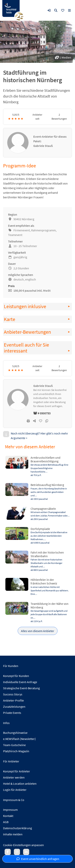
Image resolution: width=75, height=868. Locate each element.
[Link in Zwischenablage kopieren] (46, 421)
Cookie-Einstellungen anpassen (23, 845)
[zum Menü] (69, 10)
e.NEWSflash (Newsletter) (19, 739)
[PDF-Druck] (28, 421)
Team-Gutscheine (14, 745)
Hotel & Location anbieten (20, 783)
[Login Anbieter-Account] (48, 10)
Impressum (10, 810)
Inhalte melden (12, 834)
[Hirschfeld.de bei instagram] (17, 852)
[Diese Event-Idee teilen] (34, 421)
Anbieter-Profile (13, 700)
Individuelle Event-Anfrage (20, 682)
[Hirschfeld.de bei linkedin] (26, 852)
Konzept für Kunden (16, 676)
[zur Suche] (55, 10)
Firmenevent (21, 230)
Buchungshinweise (15, 733)
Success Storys (12, 694)
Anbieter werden (14, 777)
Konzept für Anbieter (16, 771)
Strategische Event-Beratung (21, 688)
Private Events (12, 713)
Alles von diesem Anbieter (37, 631)
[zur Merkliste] (62, 10)
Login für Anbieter (15, 790)
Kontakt (8, 816)
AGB (5, 822)
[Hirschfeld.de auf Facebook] (8, 852)
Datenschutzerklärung (17, 828)
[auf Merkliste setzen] (40, 421)
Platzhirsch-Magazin (16, 751)
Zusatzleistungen (14, 706)
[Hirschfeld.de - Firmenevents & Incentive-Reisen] (11, 8)
